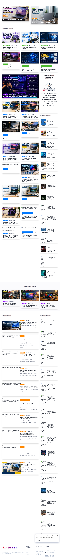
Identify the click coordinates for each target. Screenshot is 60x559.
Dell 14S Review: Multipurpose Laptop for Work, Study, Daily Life (10, 201)
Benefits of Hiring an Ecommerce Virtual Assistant (10, 48)
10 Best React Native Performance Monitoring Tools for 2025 (51, 524)
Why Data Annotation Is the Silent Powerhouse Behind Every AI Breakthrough (49, 274)
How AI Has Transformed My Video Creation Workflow (29, 236)
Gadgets (6, 15)
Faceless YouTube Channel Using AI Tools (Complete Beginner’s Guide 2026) (29, 217)
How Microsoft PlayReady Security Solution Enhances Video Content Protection (29, 355)
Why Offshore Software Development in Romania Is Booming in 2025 (51, 398)
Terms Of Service (39, 551)
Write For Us (38, 554)
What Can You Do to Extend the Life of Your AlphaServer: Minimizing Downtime (51, 440)
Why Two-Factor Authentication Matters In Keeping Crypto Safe (51, 387)
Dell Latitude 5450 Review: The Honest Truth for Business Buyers (28, 465)
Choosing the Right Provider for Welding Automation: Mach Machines (49, 188)
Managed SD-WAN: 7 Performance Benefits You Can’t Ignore (49, 491)
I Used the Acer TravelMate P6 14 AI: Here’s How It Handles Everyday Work (43, 21)
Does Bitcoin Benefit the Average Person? (51, 207)
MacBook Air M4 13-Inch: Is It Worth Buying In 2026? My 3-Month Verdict (11, 223)
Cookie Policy (40, 540)
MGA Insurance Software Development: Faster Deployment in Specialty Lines (48, 166)
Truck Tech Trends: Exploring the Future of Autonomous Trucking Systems (49, 123)
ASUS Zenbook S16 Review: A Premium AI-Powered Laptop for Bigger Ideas (10, 137)
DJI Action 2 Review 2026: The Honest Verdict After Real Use (9, 304)
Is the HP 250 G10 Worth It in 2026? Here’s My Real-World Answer (11, 117)
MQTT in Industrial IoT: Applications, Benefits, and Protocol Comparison (48, 145)
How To (21, 368)
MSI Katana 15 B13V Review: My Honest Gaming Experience (51, 249)
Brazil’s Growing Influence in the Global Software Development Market (48, 513)
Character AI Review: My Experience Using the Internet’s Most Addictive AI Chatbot (51, 465)
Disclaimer (38, 550)
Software (28, 552)
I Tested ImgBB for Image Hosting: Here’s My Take (29, 48)
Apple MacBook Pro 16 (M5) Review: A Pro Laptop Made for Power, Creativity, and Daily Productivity (10, 236)
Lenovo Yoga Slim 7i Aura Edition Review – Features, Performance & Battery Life (10, 159)
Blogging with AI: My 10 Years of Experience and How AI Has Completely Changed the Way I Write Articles (28, 402)
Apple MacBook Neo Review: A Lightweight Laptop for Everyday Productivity (28, 323)
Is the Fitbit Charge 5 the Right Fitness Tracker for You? (51, 198)
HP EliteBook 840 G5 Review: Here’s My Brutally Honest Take (29, 136)
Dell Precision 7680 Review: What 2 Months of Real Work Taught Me (29, 449)
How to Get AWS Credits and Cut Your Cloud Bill (51, 333)
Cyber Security (15, 550)
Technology (6, 45)
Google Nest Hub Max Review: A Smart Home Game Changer (51, 259)
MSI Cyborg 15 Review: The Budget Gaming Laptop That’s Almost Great (29, 418)
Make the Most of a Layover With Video (51, 240)
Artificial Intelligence (46, 65)
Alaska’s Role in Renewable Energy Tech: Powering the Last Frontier (51, 425)
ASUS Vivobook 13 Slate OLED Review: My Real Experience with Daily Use (48, 306)
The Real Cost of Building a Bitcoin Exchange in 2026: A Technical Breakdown (51, 373)
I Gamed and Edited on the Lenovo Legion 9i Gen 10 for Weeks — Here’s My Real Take (29, 387)
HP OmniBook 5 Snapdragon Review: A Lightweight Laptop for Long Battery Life (30, 180)
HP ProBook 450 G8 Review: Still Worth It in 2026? (29, 159)
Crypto (27, 554)
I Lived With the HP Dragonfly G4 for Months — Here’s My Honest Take (30, 117)
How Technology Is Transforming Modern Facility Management (51, 344)
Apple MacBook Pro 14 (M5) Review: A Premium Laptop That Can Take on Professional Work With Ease (27, 339)
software (25, 45)
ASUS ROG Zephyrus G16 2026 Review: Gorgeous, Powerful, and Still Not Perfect (10, 67)
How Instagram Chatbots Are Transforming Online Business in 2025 (51, 411)
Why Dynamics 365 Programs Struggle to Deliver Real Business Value (51, 357)
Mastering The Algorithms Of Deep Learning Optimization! (48, 231)
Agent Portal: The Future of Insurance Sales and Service (51, 479)
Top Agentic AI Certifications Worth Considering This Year (48, 70)
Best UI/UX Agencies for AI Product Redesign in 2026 (19, 96)
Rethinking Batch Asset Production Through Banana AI (51, 177)
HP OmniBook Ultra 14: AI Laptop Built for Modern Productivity (10, 171)
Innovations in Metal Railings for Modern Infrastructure (51, 501)
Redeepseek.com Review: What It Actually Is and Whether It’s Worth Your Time (48, 454)
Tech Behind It (8, 553)
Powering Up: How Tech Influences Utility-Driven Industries (51, 155)
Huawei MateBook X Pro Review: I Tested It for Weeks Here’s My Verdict (15, 18)
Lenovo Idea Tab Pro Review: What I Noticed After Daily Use (29, 306)
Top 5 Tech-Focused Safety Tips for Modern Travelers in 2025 (51, 218)
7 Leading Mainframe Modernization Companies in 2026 (48, 48)
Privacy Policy (38, 553)
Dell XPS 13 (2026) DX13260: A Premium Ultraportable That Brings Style (29, 202)
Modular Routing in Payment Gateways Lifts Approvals (51, 322)
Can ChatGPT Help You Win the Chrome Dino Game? (28, 371)
